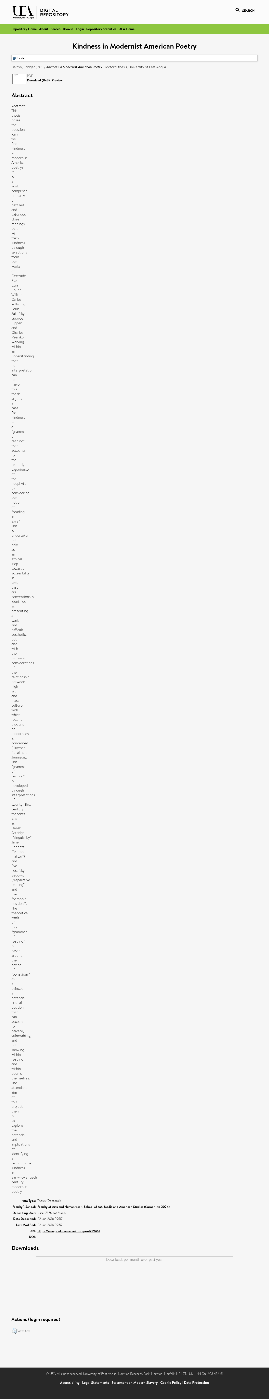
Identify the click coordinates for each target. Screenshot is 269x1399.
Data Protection (196, 1382)
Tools (20, 58)
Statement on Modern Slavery (134, 1382)
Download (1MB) (38, 80)
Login (80, 29)
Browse (68, 29)
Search (55, 29)
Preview (57, 80)
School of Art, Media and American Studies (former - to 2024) (127, 1207)
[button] (14, 1331)
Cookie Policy (170, 1382)
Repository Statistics (101, 29)
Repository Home (24, 29)
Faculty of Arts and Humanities (58, 1207)
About (43, 29)
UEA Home (127, 29)
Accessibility (70, 1382)
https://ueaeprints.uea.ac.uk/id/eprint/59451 (68, 1231)
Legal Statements (95, 1382)
